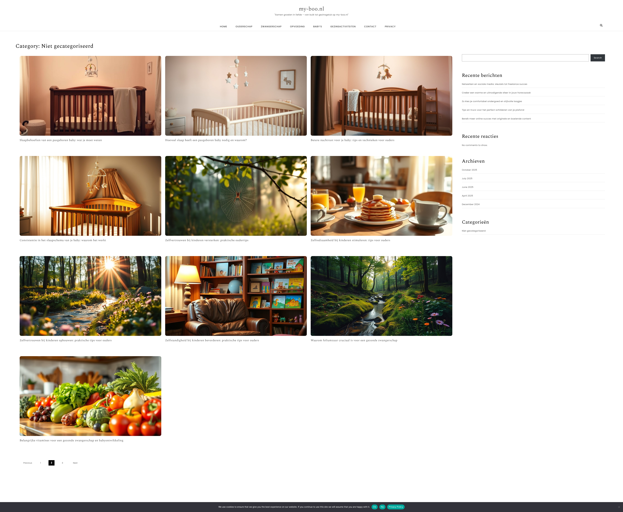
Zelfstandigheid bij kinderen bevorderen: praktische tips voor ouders (212, 340)
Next (75, 463)
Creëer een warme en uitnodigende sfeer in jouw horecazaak (496, 92)
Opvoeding (297, 26)
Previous (27, 463)
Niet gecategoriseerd (474, 230)
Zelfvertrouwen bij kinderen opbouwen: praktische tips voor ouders (66, 340)
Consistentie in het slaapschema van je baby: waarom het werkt (63, 240)
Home (223, 26)
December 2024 (471, 204)
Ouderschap (244, 26)
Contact (370, 26)
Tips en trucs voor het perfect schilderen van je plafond (493, 109)
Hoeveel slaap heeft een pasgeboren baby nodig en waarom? (206, 140)
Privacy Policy (396, 507)
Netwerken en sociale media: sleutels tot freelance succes (494, 84)
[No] (619, 507)
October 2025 (469, 169)
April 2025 (467, 195)
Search (598, 57)
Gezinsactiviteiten (343, 26)
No (382, 507)
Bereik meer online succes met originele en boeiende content (496, 118)
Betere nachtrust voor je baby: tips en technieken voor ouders (352, 140)
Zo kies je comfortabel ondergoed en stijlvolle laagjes (492, 101)
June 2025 (467, 187)
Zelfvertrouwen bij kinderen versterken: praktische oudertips (207, 240)
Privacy (390, 26)
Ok (374, 507)
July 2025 (467, 178)
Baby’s (317, 26)
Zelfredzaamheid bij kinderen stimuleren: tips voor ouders (350, 240)
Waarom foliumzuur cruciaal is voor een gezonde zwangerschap (354, 340)
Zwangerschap (271, 26)
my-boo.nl (311, 9)
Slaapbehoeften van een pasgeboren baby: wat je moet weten (61, 140)
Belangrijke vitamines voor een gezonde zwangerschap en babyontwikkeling (71, 441)
